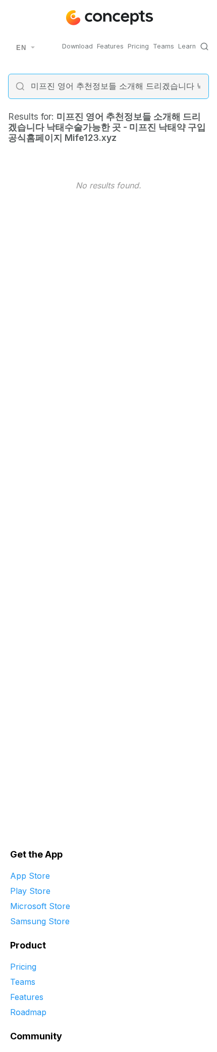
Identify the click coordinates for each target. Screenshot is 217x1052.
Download (77, 46)
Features (110, 46)
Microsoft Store (40, 906)
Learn (187, 46)
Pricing (138, 46)
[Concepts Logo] (108, 17)
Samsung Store (40, 921)
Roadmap (28, 1012)
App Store (30, 876)
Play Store (30, 891)
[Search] (204, 46)
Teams (163, 46)
